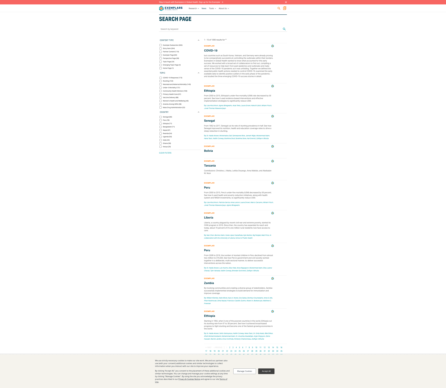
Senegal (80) (167, 117)
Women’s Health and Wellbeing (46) (176, 101)
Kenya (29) (167, 147)
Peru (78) (166, 120)
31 (265, 351)
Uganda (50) (167, 137)
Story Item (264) (169, 48)
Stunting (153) (168, 81)
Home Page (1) (168, 68)
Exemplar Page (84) (170, 55)
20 (219, 351)
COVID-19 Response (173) (172, 78)
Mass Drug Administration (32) (174, 107)
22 (227, 351)
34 (277, 351)
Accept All (266, 371)
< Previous (218, 347)
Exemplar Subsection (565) (172, 45)
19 (214, 351)
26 (244, 351)
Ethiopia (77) (167, 124)
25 (240, 351)
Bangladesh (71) (169, 127)
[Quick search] (279, 8)
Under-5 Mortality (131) (171, 88)
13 (269, 347)
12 (265, 347)
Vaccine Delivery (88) (170, 98)
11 (260, 347)
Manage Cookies (244, 371)
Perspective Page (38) (171, 58)
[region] (223, 371)
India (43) (166, 140)
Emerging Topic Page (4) (172, 65)
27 (248, 351)
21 (223, 351)
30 (260, 351)
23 (231, 351)
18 (210, 351)
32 (269, 351)
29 (256, 351)
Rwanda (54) (167, 133)
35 (281, 351)
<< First (208, 347)
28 (252, 351)
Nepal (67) (166, 130)
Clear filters (165, 153)
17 (206, 351)
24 (235, 351)
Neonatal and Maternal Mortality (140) (177, 84)
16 (281, 347)
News (204, 8)
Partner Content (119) (171, 52)
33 (273, 351)
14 (273, 347)
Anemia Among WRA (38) (172, 104)
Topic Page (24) (168, 62)
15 (277, 347)
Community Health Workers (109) (175, 91)
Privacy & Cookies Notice (189, 379)
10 (256, 347)
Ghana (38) (167, 143)
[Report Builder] (284, 8)
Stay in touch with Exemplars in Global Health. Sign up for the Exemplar (190, 2)
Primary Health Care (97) (172, 94)
